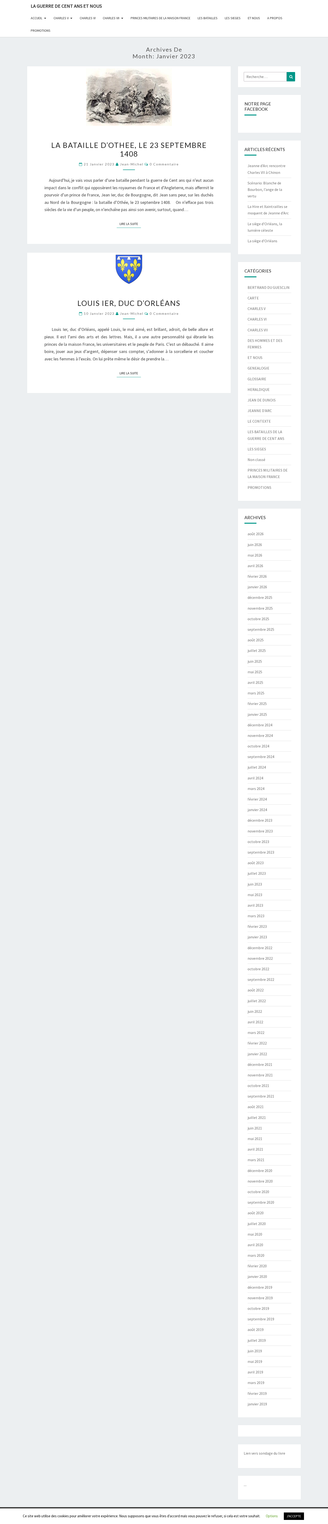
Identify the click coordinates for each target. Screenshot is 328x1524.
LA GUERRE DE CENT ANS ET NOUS (66, 6)
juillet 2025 (257, 650)
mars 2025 (256, 693)
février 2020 (257, 1265)
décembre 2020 (260, 1170)
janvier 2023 (257, 937)
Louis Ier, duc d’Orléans (128, 303)
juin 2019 (255, 1350)
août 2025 (256, 640)
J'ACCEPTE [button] (294, 1516)
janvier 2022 (257, 1053)
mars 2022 (256, 1032)
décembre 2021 (260, 1064)
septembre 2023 (261, 852)
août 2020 (256, 1212)
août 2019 (256, 1329)
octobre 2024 (258, 746)
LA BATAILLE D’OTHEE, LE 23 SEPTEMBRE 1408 (129, 149)
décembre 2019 (260, 1287)
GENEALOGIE (258, 368)
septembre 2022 (261, 979)
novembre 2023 (260, 831)
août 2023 (256, 862)
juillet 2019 (257, 1340)
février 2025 (257, 703)
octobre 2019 (258, 1308)
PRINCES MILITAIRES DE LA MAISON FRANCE (160, 18)
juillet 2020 (257, 1223)
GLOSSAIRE (257, 378)
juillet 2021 (257, 1117)
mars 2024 (256, 788)
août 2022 (256, 990)
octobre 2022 (258, 968)
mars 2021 (256, 1159)
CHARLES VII (111, 18)
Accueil (36, 18)
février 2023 (257, 926)
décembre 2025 (260, 597)
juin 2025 (255, 661)
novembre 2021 (260, 1075)
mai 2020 (255, 1234)
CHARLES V (61, 18)
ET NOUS (254, 18)
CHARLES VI (88, 18)
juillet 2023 (257, 873)
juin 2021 (255, 1128)
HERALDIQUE (259, 389)
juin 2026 (255, 544)
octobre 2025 (258, 618)
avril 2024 (255, 778)
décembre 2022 (260, 947)
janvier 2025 (257, 714)
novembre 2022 (260, 958)
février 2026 (257, 576)
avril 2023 (255, 905)
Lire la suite (130, 223)
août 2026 (256, 533)
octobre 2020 (258, 1191)
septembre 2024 (261, 756)
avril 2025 (255, 682)
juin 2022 (255, 1011)
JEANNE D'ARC (260, 410)
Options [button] (272, 1516)
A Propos (274, 18)
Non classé (256, 459)
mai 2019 (255, 1361)
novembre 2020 (260, 1181)
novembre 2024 (260, 735)
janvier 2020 (257, 1276)
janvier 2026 (257, 586)
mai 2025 (255, 671)
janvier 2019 (257, 1404)
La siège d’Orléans (262, 240)
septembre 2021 (261, 1096)
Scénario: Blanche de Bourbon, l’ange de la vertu (265, 189)
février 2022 (257, 1043)
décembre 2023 (260, 820)
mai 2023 (255, 894)
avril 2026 (255, 565)
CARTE (253, 298)
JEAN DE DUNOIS (262, 400)
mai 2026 (255, 555)
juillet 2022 (257, 1000)
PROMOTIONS (40, 30)
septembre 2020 (261, 1202)
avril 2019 (255, 1372)
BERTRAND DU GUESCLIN (269, 287)
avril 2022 (255, 1022)
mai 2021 (255, 1138)
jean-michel (131, 164)
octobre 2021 (258, 1085)
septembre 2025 (261, 629)
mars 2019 (256, 1382)
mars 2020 (256, 1255)
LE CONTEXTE (259, 421)
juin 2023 (255, 884)
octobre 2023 (258, 841)
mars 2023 (256, 915)
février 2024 (257, 799)
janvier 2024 (257, 809)
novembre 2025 (260, 608)
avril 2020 (255, 1244)
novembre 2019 (260, 1297)
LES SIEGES (233, 18)
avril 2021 (255, 1149)
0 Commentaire (164, 164)
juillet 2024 (257, 767)
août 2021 (256, 1106)
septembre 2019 (261, 1319)
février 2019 (257, 1393)
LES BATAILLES (208, 18)
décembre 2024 (260, 725)
